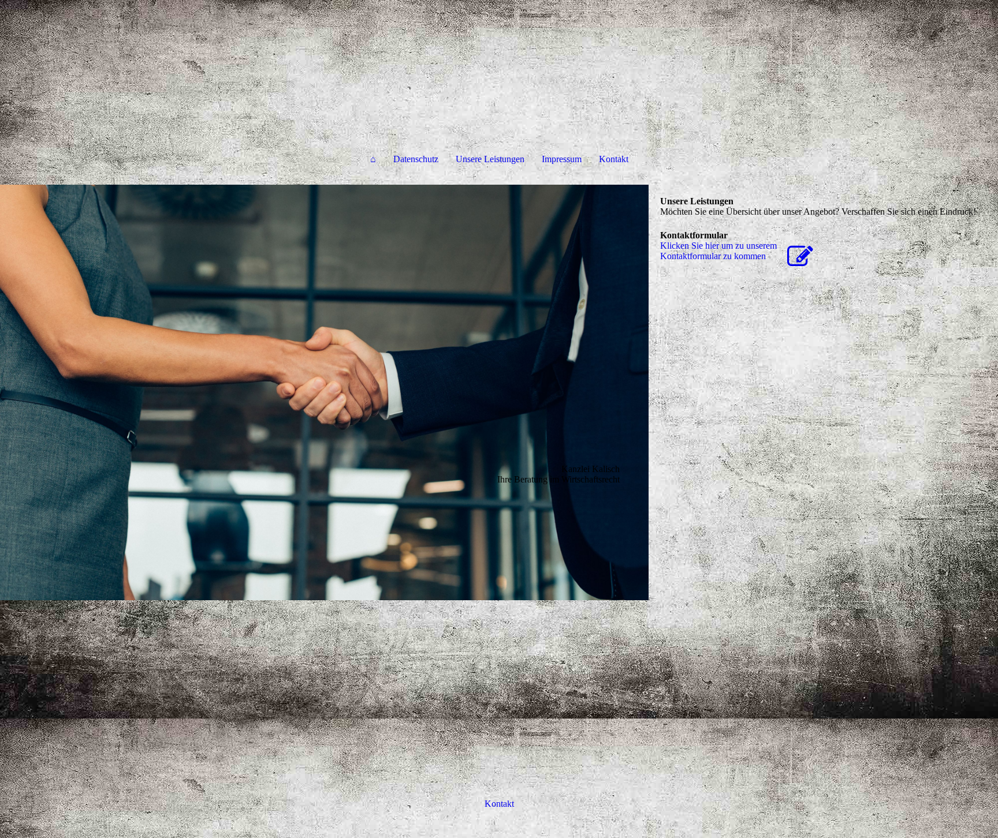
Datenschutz (415, 159)
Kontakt (613, 159)
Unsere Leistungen (490, 159)
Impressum (562, 159)
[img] (324, 392)
